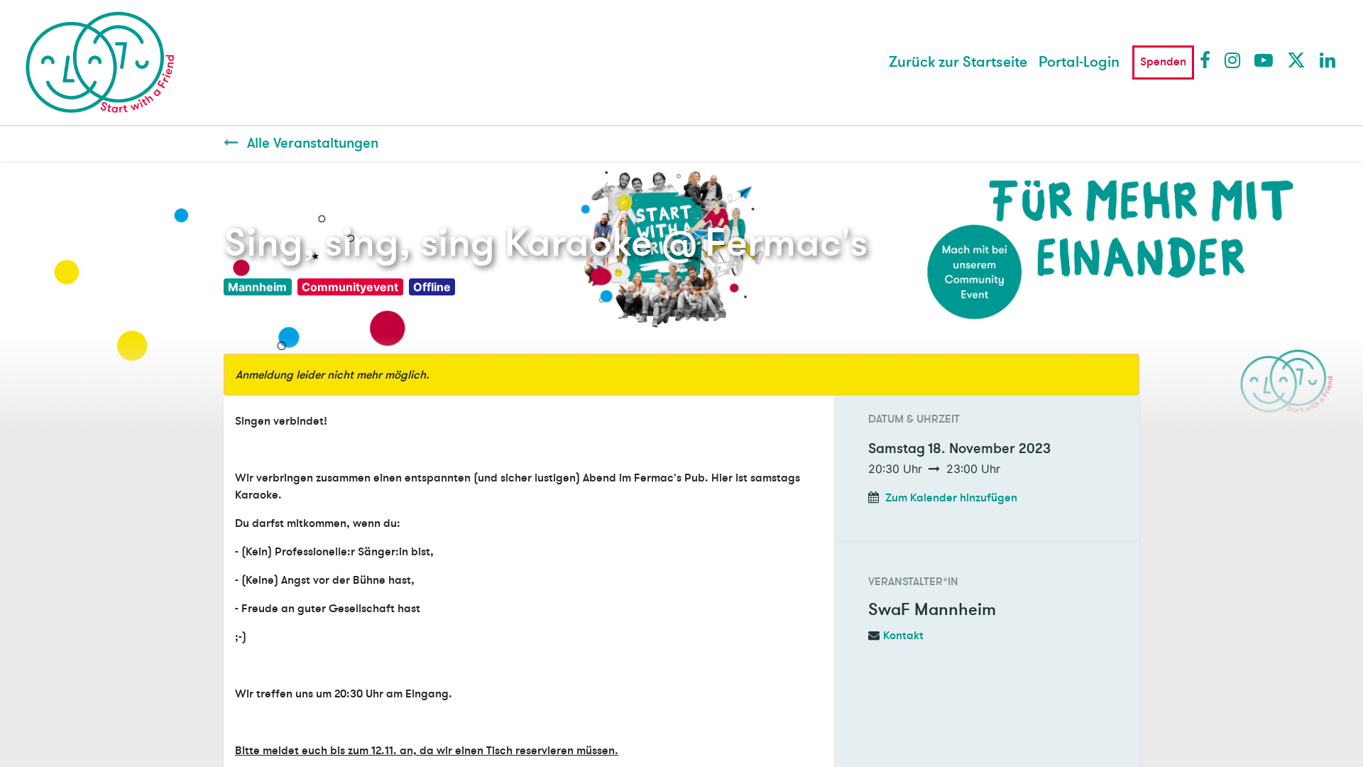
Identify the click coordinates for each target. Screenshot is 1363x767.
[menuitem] (958, 62)
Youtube (1263, 59)
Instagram (1233, 59)
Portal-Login (1079, 62)
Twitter (1295, 59)
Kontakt (903, 635)
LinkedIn (1328, 59)
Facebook (1208, 59)
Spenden (1163, 62)
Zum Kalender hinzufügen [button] (951, 498)
